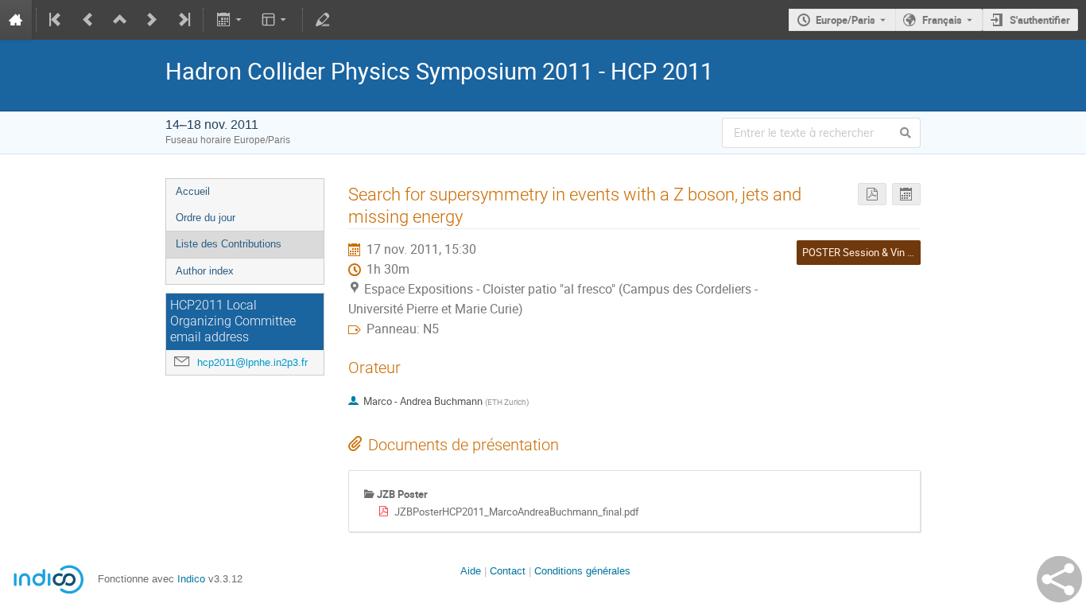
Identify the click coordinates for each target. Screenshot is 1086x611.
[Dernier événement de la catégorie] (183, 20)
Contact (508, 571)
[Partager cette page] (1059, 579)
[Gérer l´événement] (323, 20)
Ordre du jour (205, 218)
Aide (470, 571)
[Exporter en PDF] (872, 194)
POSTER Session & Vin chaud (868, 252)
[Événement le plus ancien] (56, 20)
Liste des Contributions (228, 244)
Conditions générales (582, 571)
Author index (205, 271)
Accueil (193, 191)
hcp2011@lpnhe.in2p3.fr (252, 362)
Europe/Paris (845, 20)
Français (942, 20)
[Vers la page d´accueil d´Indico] (16, 20)
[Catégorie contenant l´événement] (120, 20)
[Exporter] (230, 20)
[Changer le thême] (275, 20)
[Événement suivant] (152, 20)
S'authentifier (1040, 20)
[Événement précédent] (88, 20)
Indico (191, 579)
